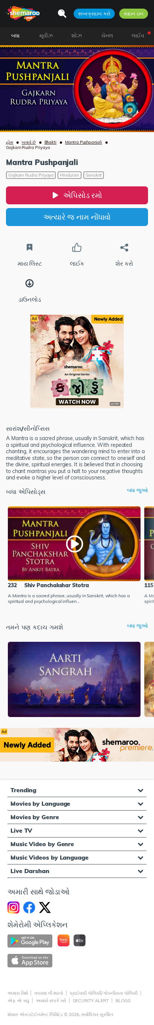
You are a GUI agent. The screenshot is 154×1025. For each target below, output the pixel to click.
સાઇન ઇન (134, 13)
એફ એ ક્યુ (18, 1000)
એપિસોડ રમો (82, 195)
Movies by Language (40, 803)
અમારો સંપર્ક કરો (51, 1000)
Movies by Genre (34, 817)
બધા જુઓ (137, 490)
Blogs (123, 1000)
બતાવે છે (29, 142)
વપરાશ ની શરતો (48, 993)
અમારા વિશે (17, 993)
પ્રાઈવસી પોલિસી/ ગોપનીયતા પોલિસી (103, 993)
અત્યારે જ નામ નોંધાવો (77, 217)
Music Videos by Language (49, 857)
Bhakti (50, 142)
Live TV (21, 830)
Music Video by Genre (42, 844)
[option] (74, 555)
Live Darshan (29, 871)
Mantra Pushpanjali (83, 142)
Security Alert (91, 1000)
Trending (23, 790)
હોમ (9, 142)
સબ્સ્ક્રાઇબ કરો (94, 13)
